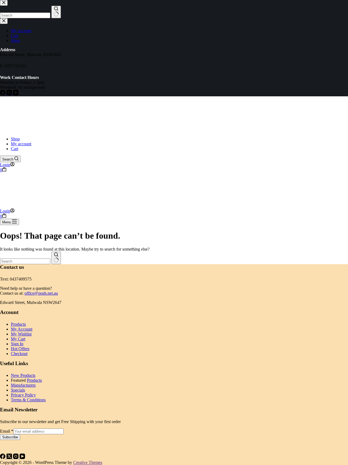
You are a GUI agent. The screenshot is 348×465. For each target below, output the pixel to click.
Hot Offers (20, 348)
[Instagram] (16, 457)
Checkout (19, 353)
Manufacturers (23, 385)
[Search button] (56, 258)
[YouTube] (22, 457)
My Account (21, 329)
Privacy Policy (23, 395)
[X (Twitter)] (10, 457)
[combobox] (25, 261)
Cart (14, 148)
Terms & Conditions (28, 400)
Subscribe (10, 437)
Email (6, 431)
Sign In (17, 343)
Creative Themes (87, 462)
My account (21, 143)
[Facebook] (3, 457)
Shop (15, 139)
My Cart (18, 339)
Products (18, 324)
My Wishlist (21, 334)
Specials (18, 390)
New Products (23, 375)
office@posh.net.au (41, 293)
